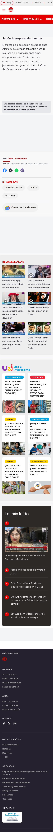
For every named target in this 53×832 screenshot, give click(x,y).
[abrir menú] (5, 10)
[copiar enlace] (22, 170)
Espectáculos (10, 679)
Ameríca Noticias (17, 159)
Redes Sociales (10, 687)
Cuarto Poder (10, 706)
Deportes (7, 753)
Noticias (6, 749)
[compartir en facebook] (4, 170)
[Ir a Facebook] (4, 723)
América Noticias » (11, 164)
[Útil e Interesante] (26, 367)
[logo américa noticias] (11, 9)
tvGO (5, 757)
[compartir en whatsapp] (16, 170)
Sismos (38, 3)
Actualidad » (27, 164)
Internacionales (11, 683)
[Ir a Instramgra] (16, 723)
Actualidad (9, 675)
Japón (33, 188)
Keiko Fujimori (22, 3)
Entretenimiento (10, 745)
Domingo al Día (14, 188)
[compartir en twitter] (10, 170)
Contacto (7, 799)
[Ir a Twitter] (10, 723)
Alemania (10, 196)
